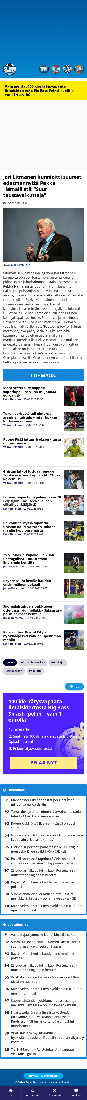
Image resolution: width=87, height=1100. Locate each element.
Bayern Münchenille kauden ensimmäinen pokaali (27, 582)
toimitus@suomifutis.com (43, 1075)
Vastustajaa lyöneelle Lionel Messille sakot (43, 934)
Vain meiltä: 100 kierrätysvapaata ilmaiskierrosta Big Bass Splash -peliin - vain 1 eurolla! (39, 90)
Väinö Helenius (13, 425)
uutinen (41, 286)
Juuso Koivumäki (14, 566)
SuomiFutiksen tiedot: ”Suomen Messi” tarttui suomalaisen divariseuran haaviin (46, 944)
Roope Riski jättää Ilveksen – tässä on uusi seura (32, 441)
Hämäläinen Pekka (33, 662)
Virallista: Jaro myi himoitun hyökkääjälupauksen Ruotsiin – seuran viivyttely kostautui (47, 1037)
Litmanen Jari (14, 671)
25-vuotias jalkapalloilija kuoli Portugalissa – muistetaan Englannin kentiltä (28, 559)
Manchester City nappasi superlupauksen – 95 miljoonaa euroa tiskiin (29, 391)
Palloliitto (35, 671)
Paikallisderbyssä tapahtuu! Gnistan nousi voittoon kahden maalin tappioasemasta (29, 526)
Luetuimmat (17, 924)
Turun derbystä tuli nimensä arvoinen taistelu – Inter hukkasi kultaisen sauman (30, 417)
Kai (5, 203)
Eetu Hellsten (12, 399)
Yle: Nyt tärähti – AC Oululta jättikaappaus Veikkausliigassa (42, 1051)
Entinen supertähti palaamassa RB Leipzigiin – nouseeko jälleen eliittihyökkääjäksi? (32, 501)
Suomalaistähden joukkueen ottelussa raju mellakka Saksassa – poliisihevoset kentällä (32, 610)
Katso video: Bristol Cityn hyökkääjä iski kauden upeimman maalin (32, 636)
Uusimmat (16, 790)
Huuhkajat (58, 662)
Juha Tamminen (20, 264)
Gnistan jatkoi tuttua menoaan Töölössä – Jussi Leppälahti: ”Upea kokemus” (32, 475)
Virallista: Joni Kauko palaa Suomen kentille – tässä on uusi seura (45, 979)
